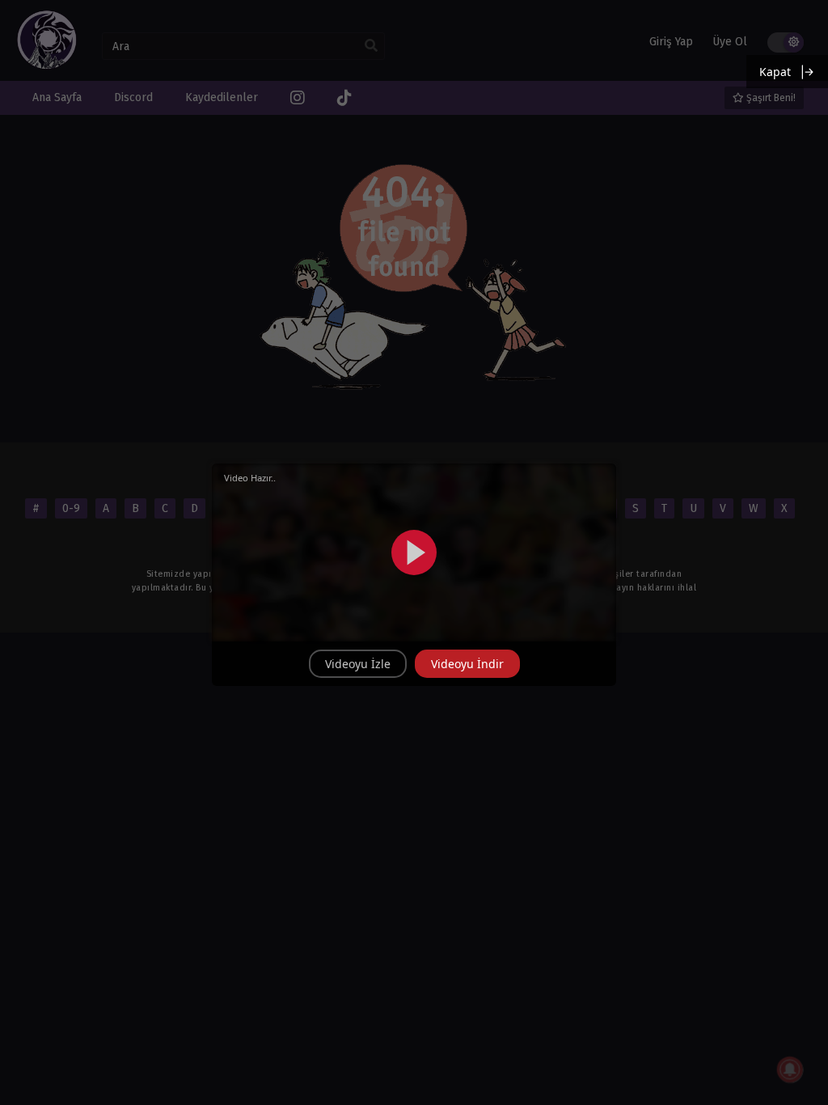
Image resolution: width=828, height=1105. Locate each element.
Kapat (775, 71)
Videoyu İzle (358, 663)
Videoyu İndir (467, 663)
